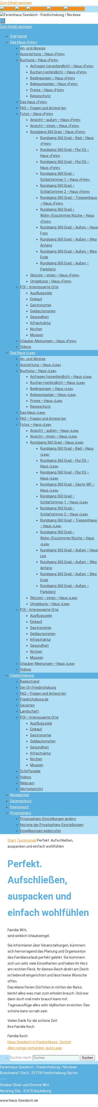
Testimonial (26, 840)
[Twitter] (55, 9)
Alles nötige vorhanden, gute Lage (35, 1048)
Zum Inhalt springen (16, 3)
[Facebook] (36, 9)
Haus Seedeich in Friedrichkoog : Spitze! (39, 1042)
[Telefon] (7, 9)
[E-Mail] (20, 9)
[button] (20, 813)
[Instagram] (74, 9)
